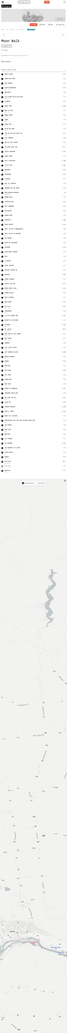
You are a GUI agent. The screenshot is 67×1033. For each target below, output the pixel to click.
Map (52, 24)
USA (7, 29)
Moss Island (31, 29)
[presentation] (60, 19)
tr (10, 46)
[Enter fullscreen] (65, 480)
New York (12, 29)
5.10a (4, 46)
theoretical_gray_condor (16, 55)
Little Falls (21, 29)
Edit (34, 24)
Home (2, 29)
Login (47, 2)
